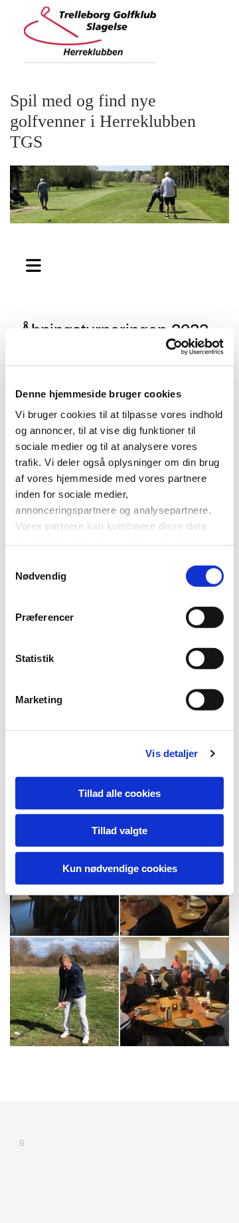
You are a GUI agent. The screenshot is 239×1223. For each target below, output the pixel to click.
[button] (33, 262)
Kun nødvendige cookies (119, 867)
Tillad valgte (119, 830)
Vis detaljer (171, 753)
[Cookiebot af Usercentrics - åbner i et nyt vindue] (169, 347)
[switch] (205, 616)
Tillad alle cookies (119, 792)
